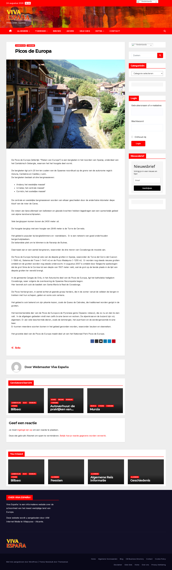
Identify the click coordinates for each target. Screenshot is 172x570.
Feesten (57, 480)
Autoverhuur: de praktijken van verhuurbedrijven (63, 409)
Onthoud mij (140, 137)
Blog (121, 559)
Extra (99, 31)
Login (138, 143)
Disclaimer (118, 565)
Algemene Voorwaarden (107, 559)
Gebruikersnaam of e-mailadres (146, 105)
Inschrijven (147, 188)
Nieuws (57, 31)
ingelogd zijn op (24, 430)
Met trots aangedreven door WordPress (22, 562)
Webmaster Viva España (51, 367)
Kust (25, 403)
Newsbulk (49, 562)
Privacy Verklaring (158, 565)
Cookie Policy (160, 559)
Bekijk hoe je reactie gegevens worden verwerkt (83, 435)
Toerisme (40, 31)
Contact (115, 31)
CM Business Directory (135, 559)
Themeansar (63, 562)
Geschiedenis (140, 480)
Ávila (17, 347)
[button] (165, 31)
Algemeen (23, 31)
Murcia (93, 406)
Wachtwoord (137, 121)
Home (93, 559)
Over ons (145, 565)
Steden (14, 406)
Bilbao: (16, 409)
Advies (70, 31)
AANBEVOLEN (20, 45)
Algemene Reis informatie (101, 478)
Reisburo (32, 403)
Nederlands (141, 45)
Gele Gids (85, 31)
